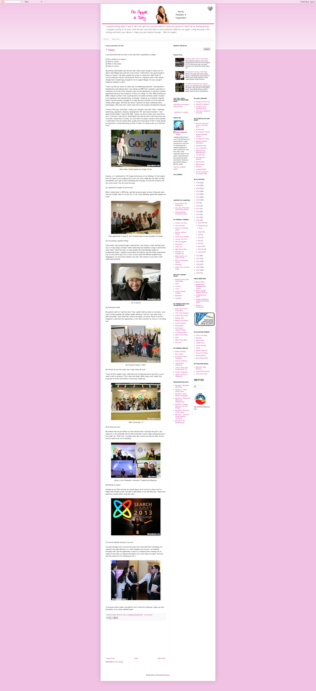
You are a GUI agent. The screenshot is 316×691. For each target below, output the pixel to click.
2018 (198, 206)
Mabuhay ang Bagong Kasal (200, 151)
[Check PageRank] (199, 380)
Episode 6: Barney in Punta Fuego (182, 411)
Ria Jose (178, 342)
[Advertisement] (135, 639)
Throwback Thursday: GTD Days (196, 72)
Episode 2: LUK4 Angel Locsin (181, 390)
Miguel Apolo (200, 164)
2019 (198, 203)
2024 (198, 188)
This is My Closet (201, 374)
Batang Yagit (179, 318)
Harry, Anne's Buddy (182, 237)
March (200, 246)
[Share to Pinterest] (117, 618)
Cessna (177, 286)
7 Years (110, 50)
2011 (198, 258)
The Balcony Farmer (202, 139)
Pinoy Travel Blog (202, 353)
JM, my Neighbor (181, 242)
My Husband (200, 162)
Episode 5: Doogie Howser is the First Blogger (181, 406)
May (199, 240)
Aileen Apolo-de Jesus (181, 133)
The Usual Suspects (182, 313)
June (200, 237)
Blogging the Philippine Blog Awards (201, 286)
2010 (198, 261)
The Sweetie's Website (200, 158)
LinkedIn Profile (201, 169)
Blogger (167, 675)
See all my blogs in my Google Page (202, 172)
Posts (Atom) (119, 662)
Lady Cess (178, 247)
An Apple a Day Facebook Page (201, 107)
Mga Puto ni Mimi (181, 249)
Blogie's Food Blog (181, 320)
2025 (198, 185)
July (199, 235)
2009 (198, 264)
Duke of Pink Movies (202, 371)
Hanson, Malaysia (181, 361)
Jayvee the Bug (201, 345)
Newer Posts (110, 658)
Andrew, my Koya (181, 223)
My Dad (198, 167)
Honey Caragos (180, 323)
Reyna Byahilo (201, 355)
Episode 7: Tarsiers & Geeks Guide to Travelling (182, 416)
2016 (198, 211)
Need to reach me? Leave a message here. (202, 125)
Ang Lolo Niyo (180, 225)
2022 (198, 194)
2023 (198, 191)
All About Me (200, 129)
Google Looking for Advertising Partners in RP (202, 301)
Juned (198, 348)
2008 (198, 267)
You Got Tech (200, 155)
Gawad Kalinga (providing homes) (181, 213)
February (201, 249)
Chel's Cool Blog (201, 335)
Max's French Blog (181, 335)
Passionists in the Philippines (181, 204)
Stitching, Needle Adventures (201, 142)
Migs (176, 337)
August (200, 232)
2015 (198, 214)
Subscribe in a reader (181, 112)
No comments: (148, 615)
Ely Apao (199, 338)
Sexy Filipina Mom (202, 358)
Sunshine (178, 264)
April (199, 243)
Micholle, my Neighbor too (179, 252)
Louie (177, 289)
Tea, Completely (201, 148)
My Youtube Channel (203, 132)
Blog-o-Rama (200, 282)
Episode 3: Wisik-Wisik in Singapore (181, 395)
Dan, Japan (179, 354)
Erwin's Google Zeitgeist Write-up (201, 291)
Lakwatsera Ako (201, 146)
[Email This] (107, 618)
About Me (115, 39)
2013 (198, 220)
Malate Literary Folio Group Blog (182, 280)
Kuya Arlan (179, 244)
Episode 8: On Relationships (180, 421)
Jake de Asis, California (179, 364)
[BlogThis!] (110, 618)
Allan (177, 284)
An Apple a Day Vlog (203, 102)
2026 (198, 183)
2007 (198, 270)
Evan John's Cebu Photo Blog (181, 309)
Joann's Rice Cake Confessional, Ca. (181, 368)
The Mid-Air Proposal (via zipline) (196, 84)
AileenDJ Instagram (202, 104)
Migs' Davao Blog (181, 340)
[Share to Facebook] (114, 618)
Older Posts (161, 658)
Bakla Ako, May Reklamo (201, 368)
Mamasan (178, 295)
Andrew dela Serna (181, 315)
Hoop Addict (179, 325)
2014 (198, 217)
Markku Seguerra (201, 350)
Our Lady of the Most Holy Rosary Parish (182, 208)
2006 (198, 273)
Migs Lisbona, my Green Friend (181, 257)
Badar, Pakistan (180, 351)
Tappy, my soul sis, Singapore (181, 375)
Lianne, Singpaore (181, 372)
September (202, 226)
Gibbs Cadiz (200, 340)
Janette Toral (200, 343)
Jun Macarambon (181, 332)
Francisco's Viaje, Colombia (181, 357)
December (201, 223)
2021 (198, 197)
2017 (198, 208)
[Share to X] (112, 618)
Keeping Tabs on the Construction (196, 59)
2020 (198, 200)
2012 (198, 256)
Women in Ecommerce (200, 306)
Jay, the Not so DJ (181, 239)
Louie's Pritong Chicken (180, 292)
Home (106, 39)
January (201, 252)
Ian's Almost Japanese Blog (180, 329)
